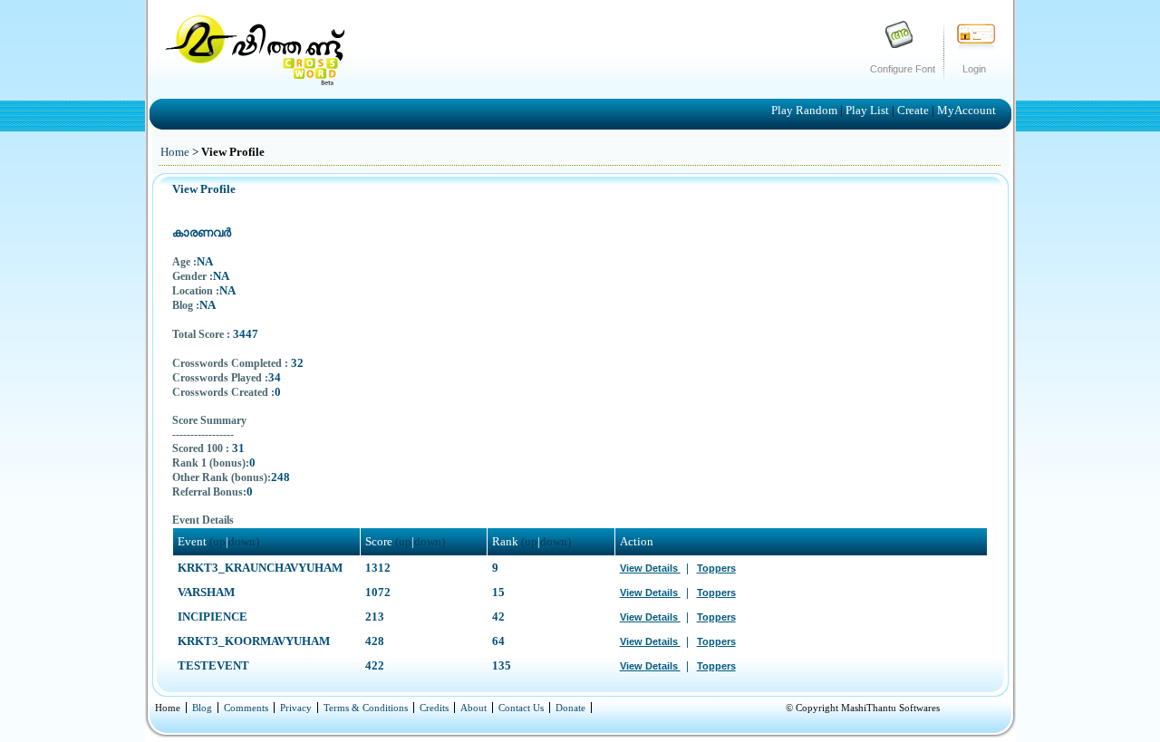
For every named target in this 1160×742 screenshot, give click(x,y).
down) (243, 541)
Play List (869, 110)
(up (217, 541)
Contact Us (521, 707)
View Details (650, 568)
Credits (434, 707)
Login (974, 68)
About (473, 707)
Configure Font (902, 68)
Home (174, 152)
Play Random (805, 110)
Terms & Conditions (366, 707)
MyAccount (966, 110)
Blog (202, 707)
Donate (570, 707)
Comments (246, 707)
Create (914, 110)
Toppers (716, 568)
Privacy (296, 707)
